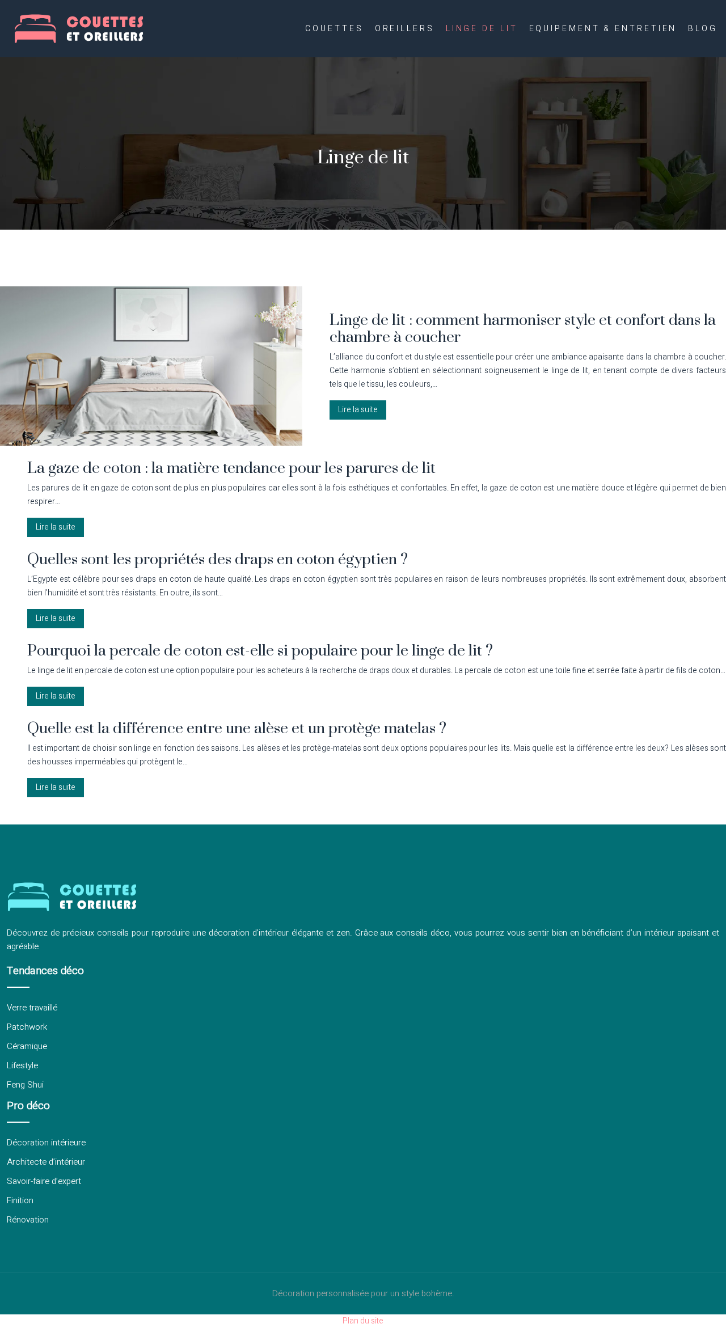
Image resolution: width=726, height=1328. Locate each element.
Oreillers (404, 29)
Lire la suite (358, 410)
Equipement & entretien (603, 29)
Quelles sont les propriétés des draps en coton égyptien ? (217, 559)
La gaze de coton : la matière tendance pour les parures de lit (231, 468)
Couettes (334, 29)
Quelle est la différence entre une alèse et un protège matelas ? (236, 728)
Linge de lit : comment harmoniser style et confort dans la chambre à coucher (523, 329)
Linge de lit (482, 29)
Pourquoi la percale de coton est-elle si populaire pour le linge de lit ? (260, 651)
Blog (702, 29)
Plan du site (363, 1321)
